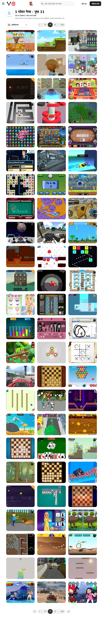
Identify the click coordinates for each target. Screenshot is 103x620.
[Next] (68, 611)
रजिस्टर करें (95, 4)
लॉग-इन (84, 4)
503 (62, 25)
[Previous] (34, 611)
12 (55, 25)
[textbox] (17, 24)
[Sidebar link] (3, 3)
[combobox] (17, 25)
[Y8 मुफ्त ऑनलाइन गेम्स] (11, 4)
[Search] (42, 3)
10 (45, 25)
